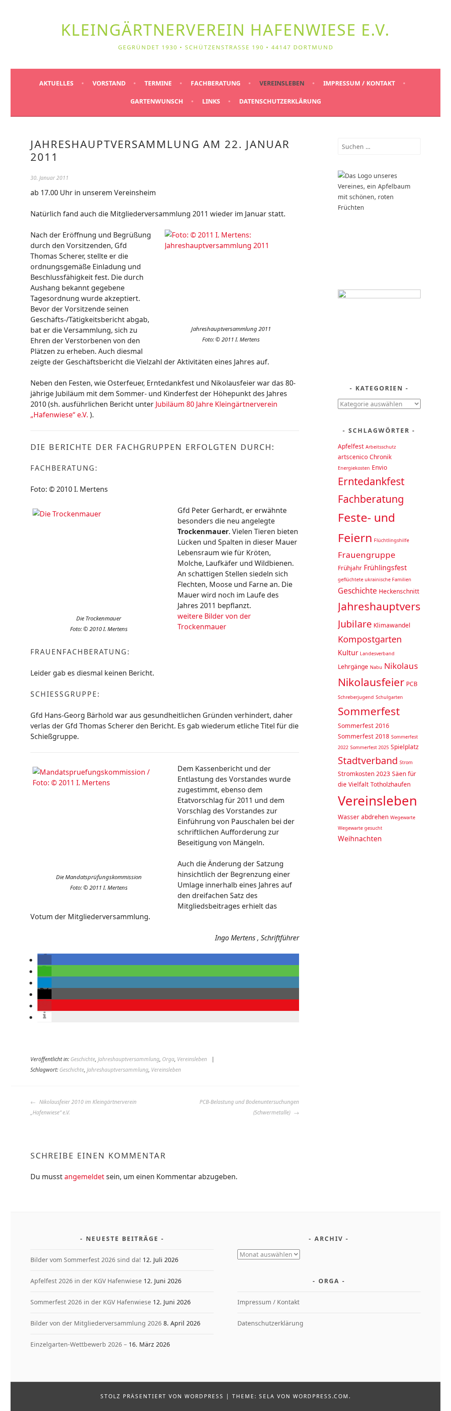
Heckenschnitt (399, 591)
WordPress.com (321, 1396)
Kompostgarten (370, 639)
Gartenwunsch (156, 101)
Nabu (376, 667)
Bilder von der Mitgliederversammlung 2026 (96, 1323)
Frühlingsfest (385, 567)
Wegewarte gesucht (360, 828)
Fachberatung (215, 83)
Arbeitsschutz (381, 447)
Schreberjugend (356, 697)
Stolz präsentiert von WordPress (162, 1396)
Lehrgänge (353, 666)
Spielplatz (404, 747)
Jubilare (355, 623)
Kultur (348, 652)
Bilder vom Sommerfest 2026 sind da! (85, 1259)
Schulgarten (389, 697)
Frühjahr (350, 568)
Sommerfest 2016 (363, 725)
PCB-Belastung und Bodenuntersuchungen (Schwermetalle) (249, 1107)
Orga (168, 1059)
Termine (158, 83)
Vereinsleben (281, 83)
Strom (406, 762)
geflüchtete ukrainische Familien (374, 579)
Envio (379, 467)
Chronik (381, 457)
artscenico (353, 457)
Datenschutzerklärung (280, 101)
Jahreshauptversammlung (128, 1059)
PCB (412, 684)
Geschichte (82, 1059)
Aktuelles (56, 83)
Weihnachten (360, 838)
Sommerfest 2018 (363, 736)
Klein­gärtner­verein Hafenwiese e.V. (225, 30)
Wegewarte (402, 817)
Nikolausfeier (371, 682)
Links (211, 101)
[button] (44, 960)
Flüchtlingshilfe (391, 540)
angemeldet (84, 1176)
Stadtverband (368, 760)
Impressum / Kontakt (359, 83)
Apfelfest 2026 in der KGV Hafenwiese (86, 1281)
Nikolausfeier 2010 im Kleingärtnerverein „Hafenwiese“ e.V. (83, 1107)
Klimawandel (391, 625)
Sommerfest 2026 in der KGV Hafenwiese (90, 1302)
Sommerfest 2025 (369, 747)
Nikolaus (401, 665)
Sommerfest (369, 711)
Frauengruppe (367, 554)
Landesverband (377, 653)
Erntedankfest (371, 481)
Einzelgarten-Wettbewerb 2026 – (78, 1344)
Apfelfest (351, 446)
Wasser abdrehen (363, 817)
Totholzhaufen (390, 784)
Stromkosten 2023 (364, 773)
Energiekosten (354, 468)
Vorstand (109, 83)
